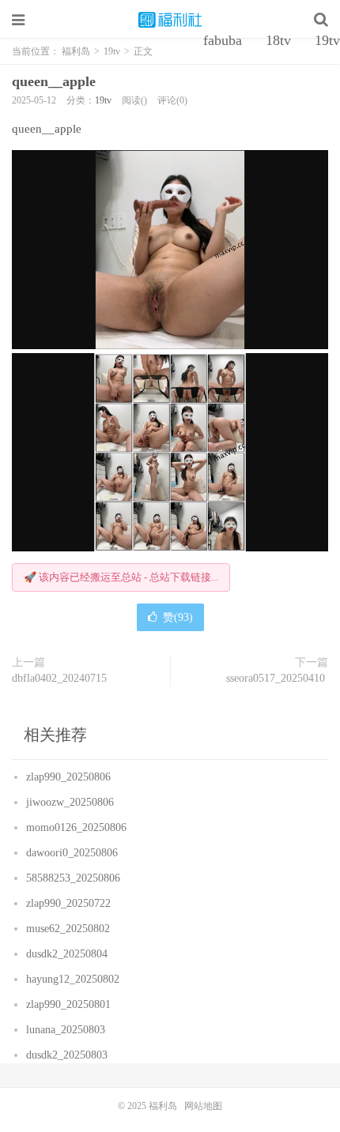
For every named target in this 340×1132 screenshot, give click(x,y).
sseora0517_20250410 (277, 678)
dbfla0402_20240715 (61, 678)
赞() (178, 617)
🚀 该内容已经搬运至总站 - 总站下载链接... (121, 577)
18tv (278, 40)
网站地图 (203, 1105)
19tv (103, 100)
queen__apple (56, 81)
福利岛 (170, 20)
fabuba (222, 40)
